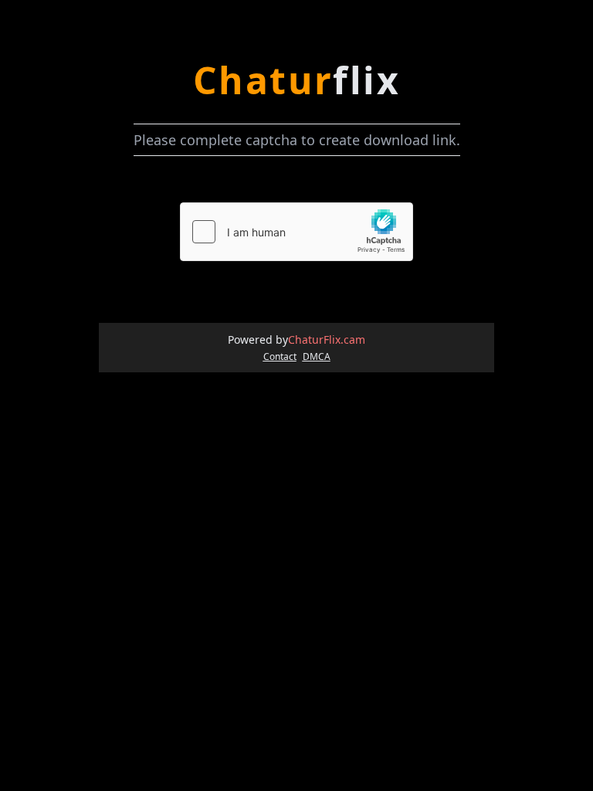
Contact (279, 357)
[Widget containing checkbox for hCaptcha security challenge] (296, 231)
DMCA (316, 357)
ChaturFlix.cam (326, 339)
